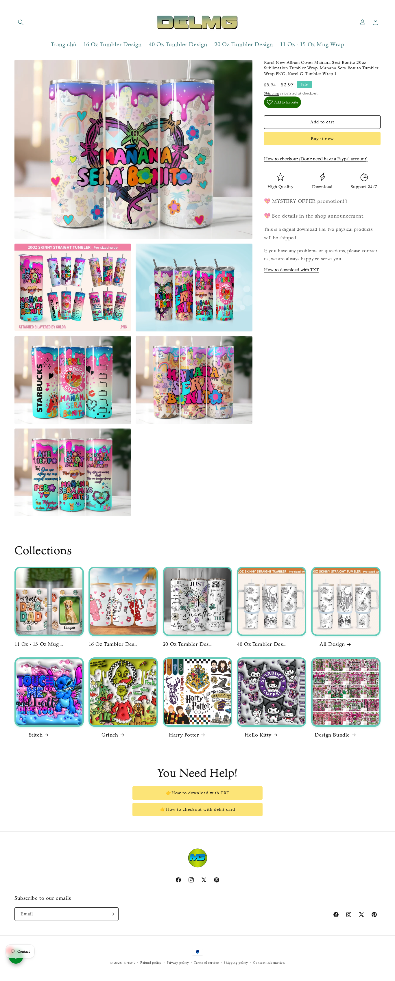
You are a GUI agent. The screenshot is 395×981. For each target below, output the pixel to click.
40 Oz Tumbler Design (261, 644)
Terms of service (206, 963)
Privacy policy (178, 963)
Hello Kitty (258, 735)
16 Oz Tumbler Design (113, 644)
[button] (20, 22)
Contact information (269, 963)
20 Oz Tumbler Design (187, 644)
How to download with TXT (291, 269)
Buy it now (322, 138)
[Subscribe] (112, 914)
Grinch (109, 735)
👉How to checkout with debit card (197, 809)
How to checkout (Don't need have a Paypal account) (316, 159)
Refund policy (151, 963)
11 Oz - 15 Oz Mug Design (39, 644)
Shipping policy (236, 963)
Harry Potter (184, 735)
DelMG (129, 963)
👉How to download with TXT (198, 792)
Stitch (36, 735)
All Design (332, 644)
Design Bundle (332, 735)
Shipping (271, 93)
